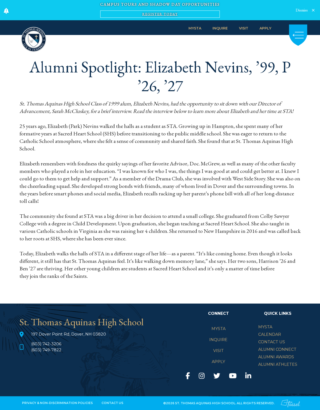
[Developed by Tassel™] (291, 403)
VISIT (243, 28)
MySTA (194, 28)
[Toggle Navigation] (298, 35)
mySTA (265, 327)
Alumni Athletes (277, 364)
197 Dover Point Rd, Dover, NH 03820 (68, 334)
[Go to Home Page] (34, 38)
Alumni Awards (276, 357)
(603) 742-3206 (46, 344)
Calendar (269, 334)
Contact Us (271, 342)
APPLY (265, 28)
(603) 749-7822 (46, 350)
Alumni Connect (277, 349)
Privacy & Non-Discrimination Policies (57, 403)
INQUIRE (220, 28)
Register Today (160, 14)
